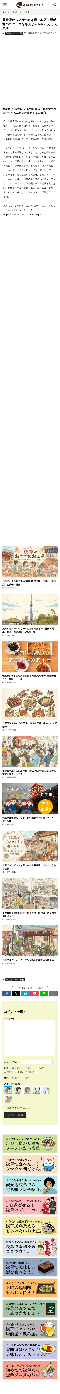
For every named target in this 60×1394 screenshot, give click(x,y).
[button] (6, 993)
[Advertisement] (30, 73)
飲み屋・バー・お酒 (14, 33)
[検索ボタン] (55, 4)
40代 (9, 1072)
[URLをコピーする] (53, 993)
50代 (20, 1072)
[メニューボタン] (5, 4)
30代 (41, 1068)
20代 (30, 1068)
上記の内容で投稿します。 (18, 1107)
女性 (27, 1078)
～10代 (18, 1068)
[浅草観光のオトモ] (30, 4)
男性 (17, 1078)
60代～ (33, 1072)
